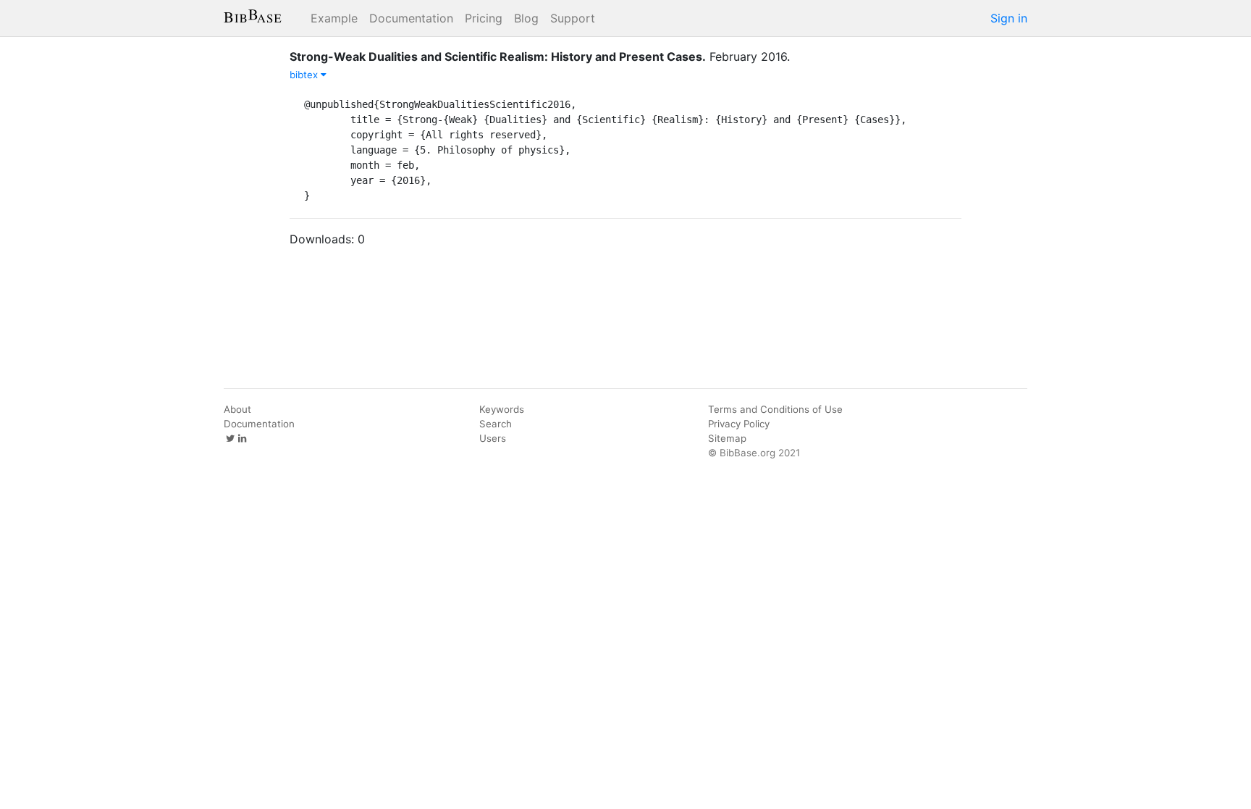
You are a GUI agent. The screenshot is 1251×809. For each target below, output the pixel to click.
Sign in (1008, 18)
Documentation (411, 18)
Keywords (501, 409)
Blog (526, 18)
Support (572, 18)
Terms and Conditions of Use (775, 409)
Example (334, 18)
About (237, 409)
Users (492, 438)
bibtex (305, 74)
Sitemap (727, 438)
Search (495, 423)
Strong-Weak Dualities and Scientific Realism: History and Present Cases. (498, 56)
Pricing (483, 18)
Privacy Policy (739, 423)
